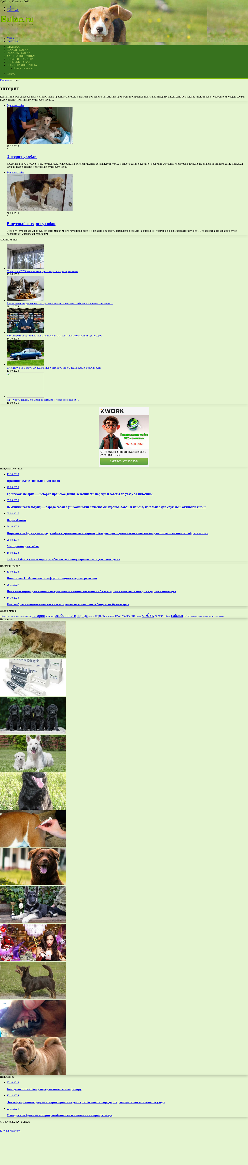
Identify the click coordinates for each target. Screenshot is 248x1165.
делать (16, 616)
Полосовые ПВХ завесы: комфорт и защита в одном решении (42, 271)
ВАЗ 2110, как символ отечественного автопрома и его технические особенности (54, 367)
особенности (65, 615)
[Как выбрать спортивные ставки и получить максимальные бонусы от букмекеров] (25, 332)
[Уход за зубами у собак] (33, 884)
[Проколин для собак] (33, 695)
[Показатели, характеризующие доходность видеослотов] (33, 960)
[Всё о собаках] (19, 32)
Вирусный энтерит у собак (31, 223)
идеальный (25, 616)
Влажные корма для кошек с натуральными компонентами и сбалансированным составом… (60, 303)
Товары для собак (23, 68)
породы (100, 615)
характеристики (210, 616)
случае (139, 616)
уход (200, 616)
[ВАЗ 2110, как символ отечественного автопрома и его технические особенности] (25, 364)
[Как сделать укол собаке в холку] (33, 846)
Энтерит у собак (22, 156)
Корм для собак (19, 61)
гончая (10, 616)
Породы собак (17, 49)
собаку (187, 616)
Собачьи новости (20, 58)
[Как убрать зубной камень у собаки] (33, 1035)
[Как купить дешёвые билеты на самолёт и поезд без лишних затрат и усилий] (25, 396)
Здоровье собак (18, 52)
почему (110, 616)
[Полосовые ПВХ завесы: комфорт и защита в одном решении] (25, 268)
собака (159, 615)
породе (91, 616)
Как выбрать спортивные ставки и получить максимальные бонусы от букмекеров (54, 335)
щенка (221, 616)
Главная (4, 80)
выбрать (3, 616)
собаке (167, 616)
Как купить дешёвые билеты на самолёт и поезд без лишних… (43, 399)
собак (148, 615)
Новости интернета (22, 65)
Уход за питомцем (21, 55)
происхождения (125, 615)
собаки (177, 615)
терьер (194, 616)
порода (82, 615)
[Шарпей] (33, 1073)
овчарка (50, 616)
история (38, 615)
